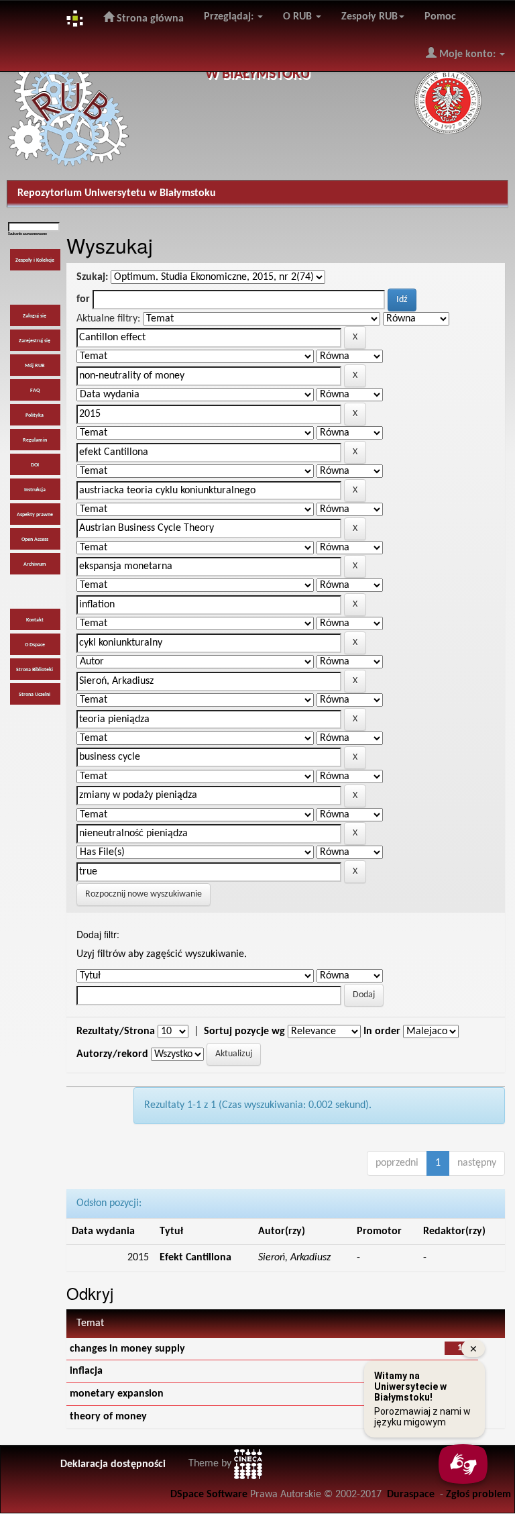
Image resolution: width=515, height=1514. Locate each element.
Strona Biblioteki (34, 669)
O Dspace (35, 645)
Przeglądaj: (230, 16)
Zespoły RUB (369, 16)
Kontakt (35, 620)
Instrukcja (35, 490)
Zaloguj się (34, 316)
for (83, 299)
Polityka (34, 415)
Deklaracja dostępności (113, 1464)
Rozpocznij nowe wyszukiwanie (143, 894)
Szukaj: (92, 277)
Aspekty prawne (35, 514)
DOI (35, 465)
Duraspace (411, 1494)
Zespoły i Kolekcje (34, 260)
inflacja (86, 1371)
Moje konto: (467, 54)
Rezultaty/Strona (115, 1031)
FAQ (35, 390)
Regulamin (35, 440)
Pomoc (440, 16)
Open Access (34, 539)
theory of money (108, 1416)
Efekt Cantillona (195, 1257)
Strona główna (149, 18)
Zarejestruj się (34, 341)
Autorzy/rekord (112, 1054)
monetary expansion (117, 1394)
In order (381, 1031)
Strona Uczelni (34, 694)
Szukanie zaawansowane (27, 234)
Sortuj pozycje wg (244, 1031)
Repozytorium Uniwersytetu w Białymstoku (116, 193)
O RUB (298, 16)
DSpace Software (208, 1494)
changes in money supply (127, 1349)
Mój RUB (34, 365)
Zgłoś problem (478, 1494)
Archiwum (34, 564)
